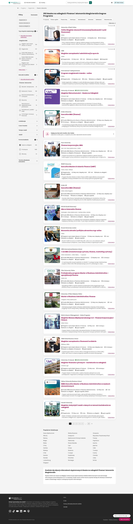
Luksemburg (47, 460)
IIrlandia (95, 455)
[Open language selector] (111, 2)
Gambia (45, 455)
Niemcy (45, 438)
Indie (94, 448)
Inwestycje (72, 19)
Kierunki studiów (30, 2)
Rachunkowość (82, 19)
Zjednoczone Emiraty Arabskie (77, 438)
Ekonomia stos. (108, 19)
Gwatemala (71, 455)
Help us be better (124, 519)
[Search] (90, 2)
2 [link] (73, 423)
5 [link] (82, 423)
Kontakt (65, 507)
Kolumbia (71, 458)
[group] (82, 19)
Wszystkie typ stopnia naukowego (26, 36)
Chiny (44, 445)
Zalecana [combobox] (111, 23)
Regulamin (105, 519)
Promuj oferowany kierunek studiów (72, 503)
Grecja (70, 448)
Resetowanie (34, 14)
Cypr (69, 445)
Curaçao (70, 453)
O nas (64, 500)
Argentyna (96, 440)
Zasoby (43, 2)
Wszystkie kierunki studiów (27, 79)
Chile (44, 453)
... (85, 424)
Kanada (45, 458)
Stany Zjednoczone (48, 433)
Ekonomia (90, 19)
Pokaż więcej (22, 69)
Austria (95, 443)
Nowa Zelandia (72, 443)
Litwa (94, 458)
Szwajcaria (71, 435)
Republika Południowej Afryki (101, 435)
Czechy (95, 453)
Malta (45, 443)
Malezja (45, 450)
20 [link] (88, 423)
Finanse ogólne (54, 19)
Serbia (95, 460)
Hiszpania (96, 433)
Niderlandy (71, 440)
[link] (41, 8)
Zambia (45, 448)
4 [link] (79, 423)
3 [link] (76, 423)
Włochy (45, 435)
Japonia (95, 445)
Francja (95, 438)
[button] (23, 20)
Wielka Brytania (72, 433)
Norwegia (71, 460)
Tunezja (95, 450)
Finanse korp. (64, 19)
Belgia (45, 440)
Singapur (46, 463)
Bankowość (99, 19)
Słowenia (70, 450)
